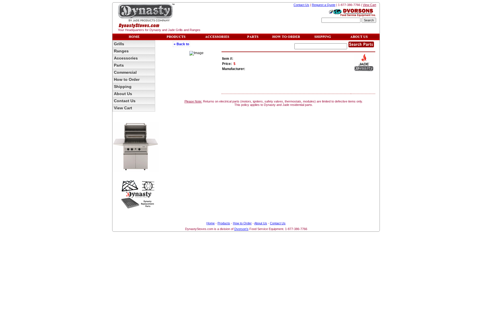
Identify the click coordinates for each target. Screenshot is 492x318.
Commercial (125, 72)
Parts (119, 65)
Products (224, 223)
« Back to (181, 44)
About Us (123, 93)
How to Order (127, 79)
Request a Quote (323, 5)
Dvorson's (241, 229)
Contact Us (301, 5)
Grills (119, 44)
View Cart (369, 5)
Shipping (123, 86)
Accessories (126, 58)
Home (210, 223)
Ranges (121, 51)
